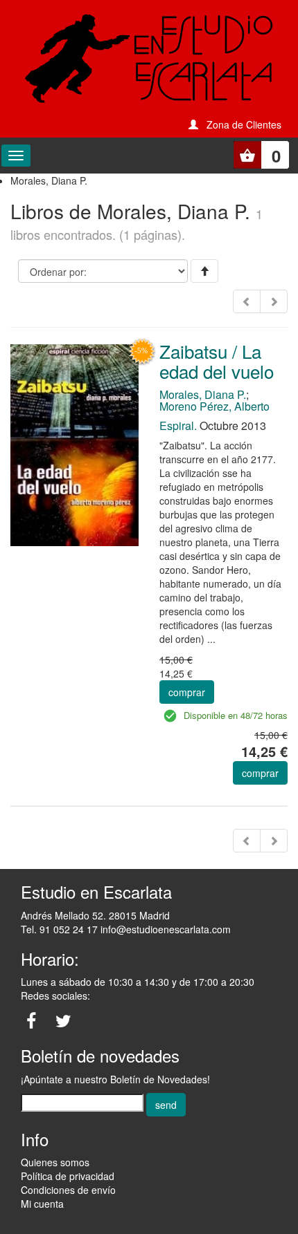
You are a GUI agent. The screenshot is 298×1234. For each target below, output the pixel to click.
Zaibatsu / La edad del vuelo (216, 361)
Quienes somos (55, 1162)
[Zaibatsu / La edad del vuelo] (74, 444)
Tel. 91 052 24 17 (59, 929)
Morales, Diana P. (202, 394)
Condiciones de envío (68, 1190)
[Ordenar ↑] (204, 271)
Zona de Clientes (244, 124)
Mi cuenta (42, 1203)
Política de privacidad (67, 1176)
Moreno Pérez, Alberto (214, 406)
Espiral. (178, 425)
